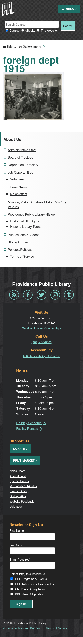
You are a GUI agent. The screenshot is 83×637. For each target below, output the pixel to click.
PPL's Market (24, 460)
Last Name (18, 545)
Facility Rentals (27, 428)
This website (49, 30)
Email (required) (21, 559)
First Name (18, 530)
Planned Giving (19, 491)
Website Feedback (22, 501)
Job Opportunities (20, 172)
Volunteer (17, 179)
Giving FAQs (18, 496)
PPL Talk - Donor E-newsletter (34, 584)
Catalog (15, 30)
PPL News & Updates (29, 594)
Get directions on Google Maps (41, 328)
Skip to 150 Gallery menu (23, 46)
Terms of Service (22, 256)
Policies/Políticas (20, 249)
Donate (19, 449)
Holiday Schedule (29, 423)
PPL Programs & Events (31, 579)
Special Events (19, 481)
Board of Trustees (20, 157)
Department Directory (23, 164)
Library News (17, 187)
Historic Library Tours (25, 226)
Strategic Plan (18, 242)
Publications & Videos (23, 234)
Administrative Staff (22, 150)
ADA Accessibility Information (41, 356)
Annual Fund (18, 476)
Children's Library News (30, 589)
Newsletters (18, 194)
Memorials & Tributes (23, 486)
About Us (12, 139)
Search (68, 26)
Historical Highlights (24, 221)
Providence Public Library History (32, 214)
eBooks (30, 30)
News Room (17, 470)
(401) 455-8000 (42, 342)
